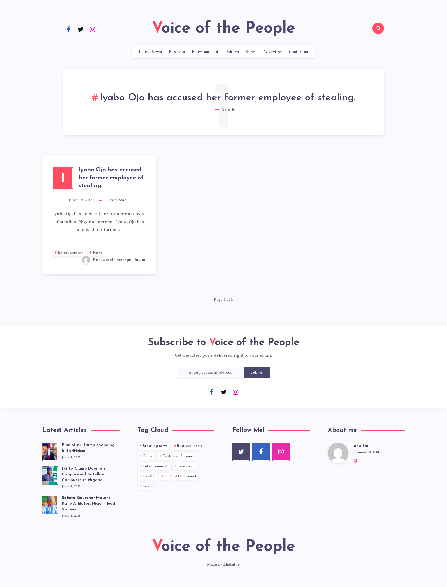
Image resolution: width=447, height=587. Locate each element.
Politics (232, 52)
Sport (251, 52)
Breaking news (155, 446)
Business (177, 52)
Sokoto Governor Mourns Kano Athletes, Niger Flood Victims (88, 503)
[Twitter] (81, 29)
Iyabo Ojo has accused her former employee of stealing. (111, 178)
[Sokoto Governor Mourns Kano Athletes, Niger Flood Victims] (50, 504)
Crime (148, 456)
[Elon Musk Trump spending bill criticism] (50, 451)
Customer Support (178, 456)
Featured (185, 466)
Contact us (298, 52)
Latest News (150, 52)
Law (146, 486)
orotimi (362, 446)
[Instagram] (93, 29)
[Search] (378, 28)
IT (166, 476)
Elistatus (231, 564)
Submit (257, 373)
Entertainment (205, 52)
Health (149, 476)
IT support (187, 476)
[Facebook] (68, 29)
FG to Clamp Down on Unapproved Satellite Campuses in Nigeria (83, 474)
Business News (189, 446)
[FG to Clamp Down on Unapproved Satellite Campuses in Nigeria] (50, 474)
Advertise (272, 52)
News (97, 253)
